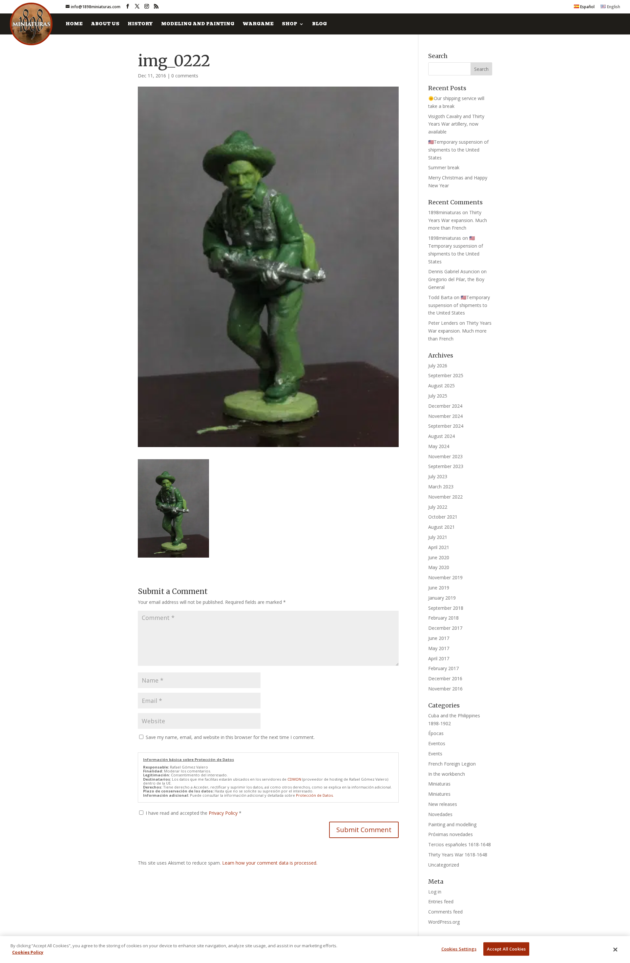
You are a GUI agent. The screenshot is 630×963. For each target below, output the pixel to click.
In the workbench (446, 774)
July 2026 (437, 365)
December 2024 (445, 406)
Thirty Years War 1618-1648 (457, 854)
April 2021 (438, 547)
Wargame (258, 24)
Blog (319, 24)
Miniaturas (439, 784)
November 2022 (445, 497)
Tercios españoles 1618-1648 (459, 844)
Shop (289, 24)
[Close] (615, 950)
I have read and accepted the (194, 813)
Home (74, 24)
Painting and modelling (452, 824)
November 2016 (445, 689)
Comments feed (445, 912)
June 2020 (438, 557)
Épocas (436, 733)
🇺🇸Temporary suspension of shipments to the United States (458, 150)
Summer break (443, 167)
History (140, 24)
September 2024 (445, 426)
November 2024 (445, 416)
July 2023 (437, 476)
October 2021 (442, 517)
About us (105, 24)
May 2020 (438, 567)
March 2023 (440, 486)
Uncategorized (443, 865)
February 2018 (443, 618)
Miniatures (439, 794)
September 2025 (445, 375)
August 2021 (441, 527)
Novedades (440, 814)
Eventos (436, 743)
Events (435, 753)
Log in (434, 892)
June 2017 (438, 638)
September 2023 (445, 466)
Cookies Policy (27, 952)
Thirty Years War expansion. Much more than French (457, 220)
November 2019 (445, 577)
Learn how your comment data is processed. (269, 863)
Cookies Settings (458, 949)
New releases (442, 804)
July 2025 (437, 396)
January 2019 (442, 598)
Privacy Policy (224, 813)
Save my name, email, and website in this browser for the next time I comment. (230, 737)
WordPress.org (444, 922)
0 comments (184, 75)
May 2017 (438, 648)
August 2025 (441, 385)
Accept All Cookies (506, 949)
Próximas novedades (450, 834)
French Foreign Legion (452, 764)
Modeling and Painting (197, 24)
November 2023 (445, 456)
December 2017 (445, 628)
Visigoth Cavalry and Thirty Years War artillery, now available (456, 124)
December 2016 (445, 678)
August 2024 (441, 436)
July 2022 (437, 507)
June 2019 (438, 587)
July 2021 (437, 537)
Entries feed (440, 901)
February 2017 (443, 668)
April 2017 (438, 658)
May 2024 (438, 446)
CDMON (294, 779)
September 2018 (445, 608)
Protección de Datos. (315, 795)
